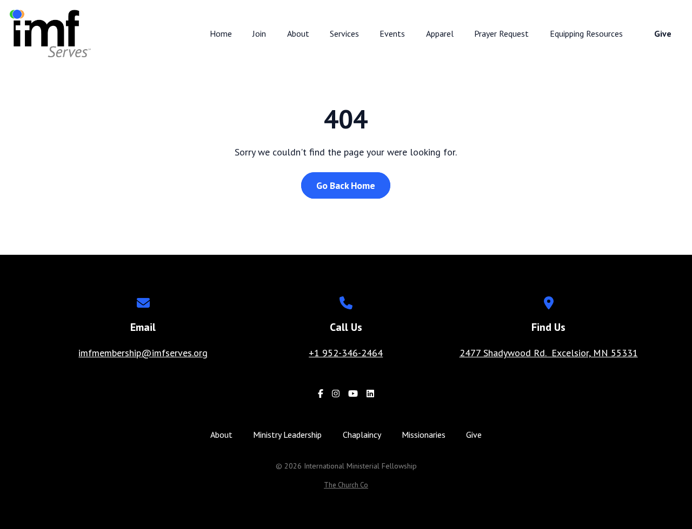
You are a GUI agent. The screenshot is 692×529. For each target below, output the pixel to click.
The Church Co (346, 485)
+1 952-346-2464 (346, 353)
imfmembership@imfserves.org (143, 353)
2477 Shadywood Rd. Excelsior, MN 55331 (549, 353)
